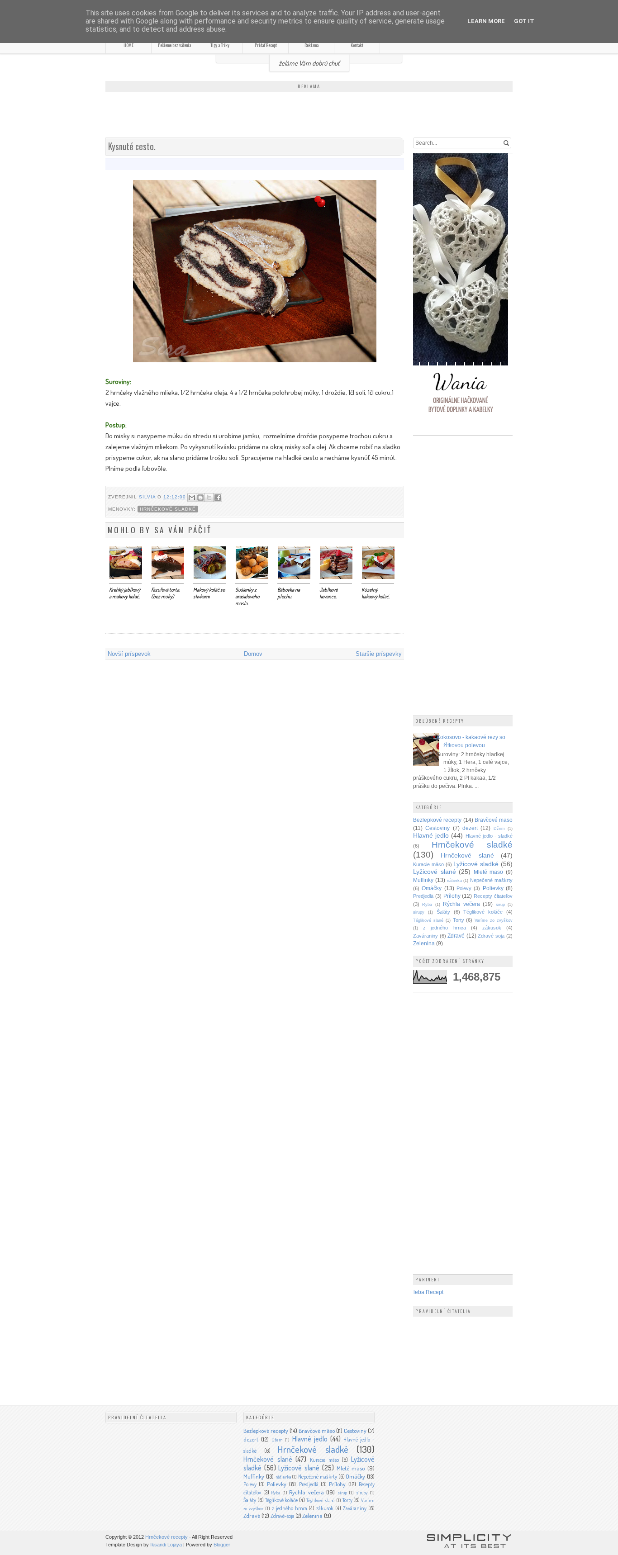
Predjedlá (423, 896)
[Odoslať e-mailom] (191, 497)
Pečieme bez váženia (174, 45)
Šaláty (443, 912)
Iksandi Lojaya (166, 1544)
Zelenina (424, 943)
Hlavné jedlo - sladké (489, 836)
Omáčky (432, 888)
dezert (470, 828)
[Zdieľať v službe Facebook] (217, 497)
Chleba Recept (424, 1292)
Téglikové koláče (483, 912)
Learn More (486, 21)
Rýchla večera (461, 904)
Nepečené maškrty (491, 880)
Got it (524, 21)
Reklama (311, 45)
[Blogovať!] (200, 497)
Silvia (148, 496)
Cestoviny (437, 828)
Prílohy (452, 896)
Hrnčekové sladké (168, 509)
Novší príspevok (129, 653)
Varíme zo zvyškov (494, 920)
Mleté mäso (489, 872)
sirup (500, 904)
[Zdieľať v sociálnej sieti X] (209, 497)
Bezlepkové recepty (437, 820)
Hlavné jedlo (431, 835)
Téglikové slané (428, 920)
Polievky (493, 888)
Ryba (427, 904)
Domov (253, 653)
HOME (128, 45)
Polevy (463, 888)
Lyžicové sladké (476, 864)
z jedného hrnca (444, 927)
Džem (499, 828)
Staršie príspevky (379, 653)
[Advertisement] (309, 115)
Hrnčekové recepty (166, 1537)
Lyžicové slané (434, 871)
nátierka (454, 880)
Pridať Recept (266, 45)
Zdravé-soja (491, 936)
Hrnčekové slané (467, 855)
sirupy (418, 912)
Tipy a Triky (219, 45)
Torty (458, 920)
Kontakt (357, 45)
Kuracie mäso (428, 864)
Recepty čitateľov (493, 896)
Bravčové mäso (494, 820)
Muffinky (423, 880)
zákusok (491, 927)
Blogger (222, 1544)
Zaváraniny (425, 936)
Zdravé (456, 936)
